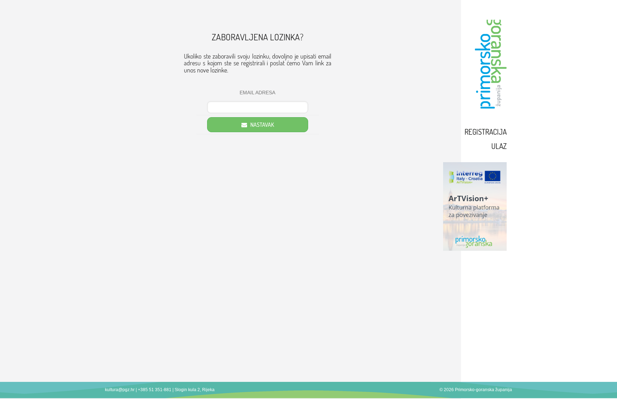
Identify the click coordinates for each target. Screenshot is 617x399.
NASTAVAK (261, 124)
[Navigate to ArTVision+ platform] (461, 206)
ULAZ (499, 146)
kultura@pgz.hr (120, 389)
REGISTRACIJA (486, 131)
